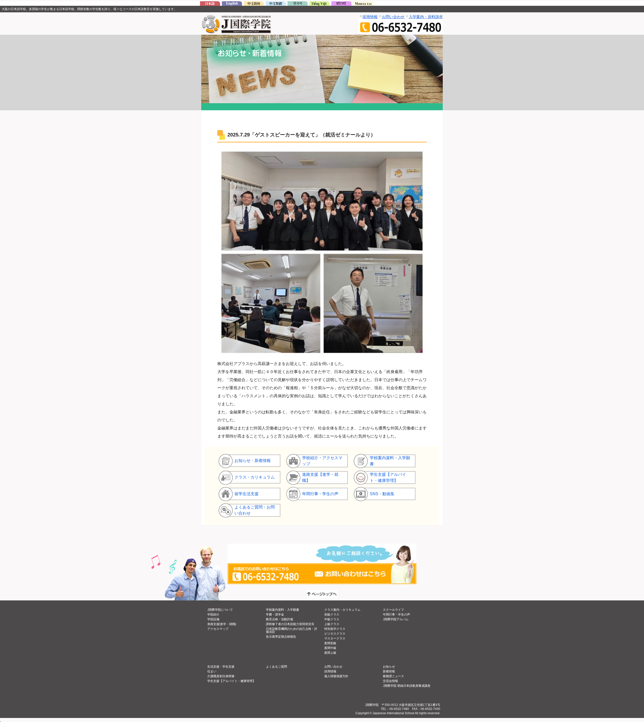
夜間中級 (330, 648)
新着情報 (389, 671)
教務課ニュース (393, 676)
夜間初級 (330, 643)
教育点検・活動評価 (279, 619)
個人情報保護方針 (336, 676)
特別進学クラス (334, 629)
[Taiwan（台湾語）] (276, 4)
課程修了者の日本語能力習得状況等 (290, 624)
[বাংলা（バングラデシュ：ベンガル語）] (341, 4)
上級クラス (331, 624)
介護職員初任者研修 (220, 676)
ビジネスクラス (334, 633)
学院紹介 (213, 614)
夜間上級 (330, 653)
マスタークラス (334, 638)
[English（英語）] (232, 4)
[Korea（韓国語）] (298, 4)
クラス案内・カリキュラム (342, 609)
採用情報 (370, 17)
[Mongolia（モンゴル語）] (363, 4)
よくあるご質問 (276, 666)
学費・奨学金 (275, 614)
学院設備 (213, 619)
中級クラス (331, 619)
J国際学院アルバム (396, 619)
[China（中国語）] (254, 4)
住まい (211, 671)
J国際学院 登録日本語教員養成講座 (406, 686)
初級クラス (331, 614)
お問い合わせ (393, 17)
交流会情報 (390, 681)
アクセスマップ (217, 629)
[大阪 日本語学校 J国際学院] (210, 4)
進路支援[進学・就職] (221, 624)
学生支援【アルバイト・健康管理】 (231, 681)
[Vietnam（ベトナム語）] (319, 4)
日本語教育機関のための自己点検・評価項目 (291, 630)
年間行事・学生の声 (396, 614)
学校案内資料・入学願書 (282, 609)
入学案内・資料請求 (426, 17)
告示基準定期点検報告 (281, 636)
